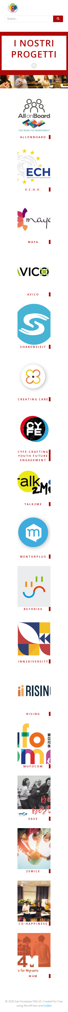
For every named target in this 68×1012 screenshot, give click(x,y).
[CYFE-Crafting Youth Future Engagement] (34, 429)
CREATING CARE (33, 399)
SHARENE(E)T (33, 347)
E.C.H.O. (33, 189)
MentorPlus (33, 556)
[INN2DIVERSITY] (34, 638)
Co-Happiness (33, 923)
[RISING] (34, 691)
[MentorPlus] (34, 533)
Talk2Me (33, 504)
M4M (33, 976)
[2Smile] (34, 848)
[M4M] (34, 953)
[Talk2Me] (34, 481)
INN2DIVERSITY (33, 661)
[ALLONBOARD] (34, 114)
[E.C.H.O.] (34, 166)
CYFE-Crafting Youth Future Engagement (33, 456)
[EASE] (34, 796)
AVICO (33, 294)
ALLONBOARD (33, 137)
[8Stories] (34, 586)
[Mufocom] (34, 743)
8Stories (33, 609)
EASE (33, 819)
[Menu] (34, 26)
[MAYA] (34, 219)
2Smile (33, 871)
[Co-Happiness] (34, 901)
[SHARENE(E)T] (34, 324)
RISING (33, 714)
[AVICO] (34, 271)
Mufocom (33, 766)
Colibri (48, 1005)
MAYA (33, 242)
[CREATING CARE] (34, 376)
